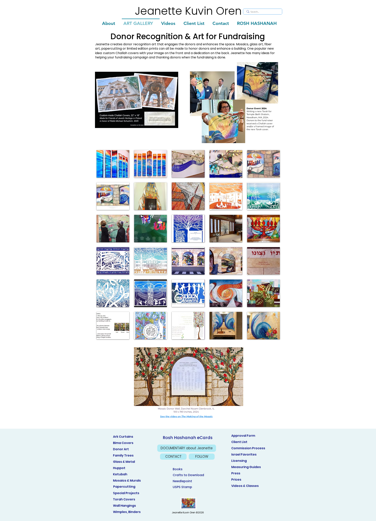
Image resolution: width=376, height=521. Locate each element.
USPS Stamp (182, 487)
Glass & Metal (124, 461)
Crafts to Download (188, 475)
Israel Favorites (244, 454)
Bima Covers (123, 443)
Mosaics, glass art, (250, 44)
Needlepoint (182, 481)
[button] (113, 164)
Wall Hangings (124, 505)
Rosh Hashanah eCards (187, 437)
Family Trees (123, 455)
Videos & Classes (245, 486)
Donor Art (121, 449)
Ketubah (120, 474)
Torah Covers (124, 499)
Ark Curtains (123, 436)
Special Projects (126, 493)
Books (178, 469)
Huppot (119, 468)
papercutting (112, 48)
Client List (239, 442)
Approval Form (243, 435)
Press (235, 473)
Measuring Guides (246, 467)
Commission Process (248, 448)
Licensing (239, 460)
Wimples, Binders (127, 512)
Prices (236, 479)
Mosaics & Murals (127, 480)
